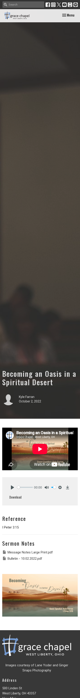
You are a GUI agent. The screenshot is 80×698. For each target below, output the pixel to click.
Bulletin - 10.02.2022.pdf (25, 559)
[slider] (25, 487)
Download (15, 497)
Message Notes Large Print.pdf (30, 552)
